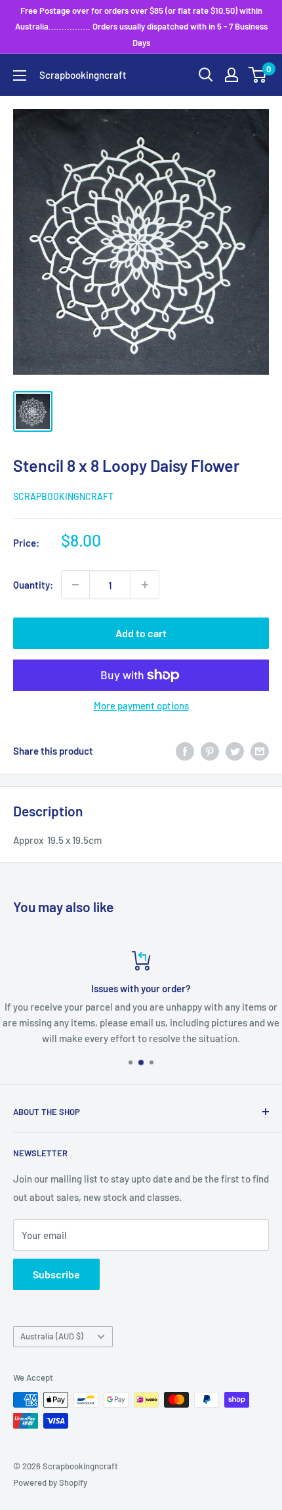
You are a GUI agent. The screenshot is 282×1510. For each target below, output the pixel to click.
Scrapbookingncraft (63, 496)
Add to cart (141, 633)
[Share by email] (260, 751)
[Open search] (206, 75)
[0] (258, 75)
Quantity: (33, 585)
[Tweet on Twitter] (235, 751)
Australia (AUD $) (51, 1336)
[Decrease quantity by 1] (75, 584)
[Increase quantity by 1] (145, 584)
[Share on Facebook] (185, 751)
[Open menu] (19, 75)
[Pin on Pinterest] (210, 751)
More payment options (141, 705)
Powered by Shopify (50, 1482)
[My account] (231, 75)
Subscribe (56, 1274)
